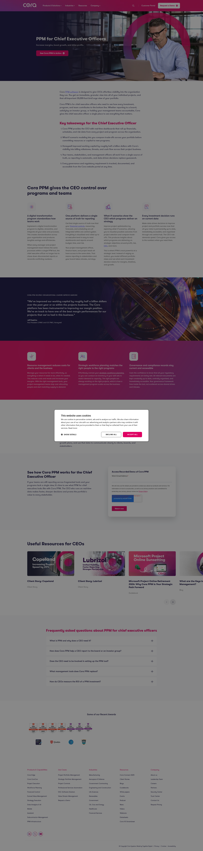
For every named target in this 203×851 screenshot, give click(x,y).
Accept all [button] (132, 434)
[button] (68, 434)
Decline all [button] (111, 434)
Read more (72, 428)
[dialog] (101, 425)
